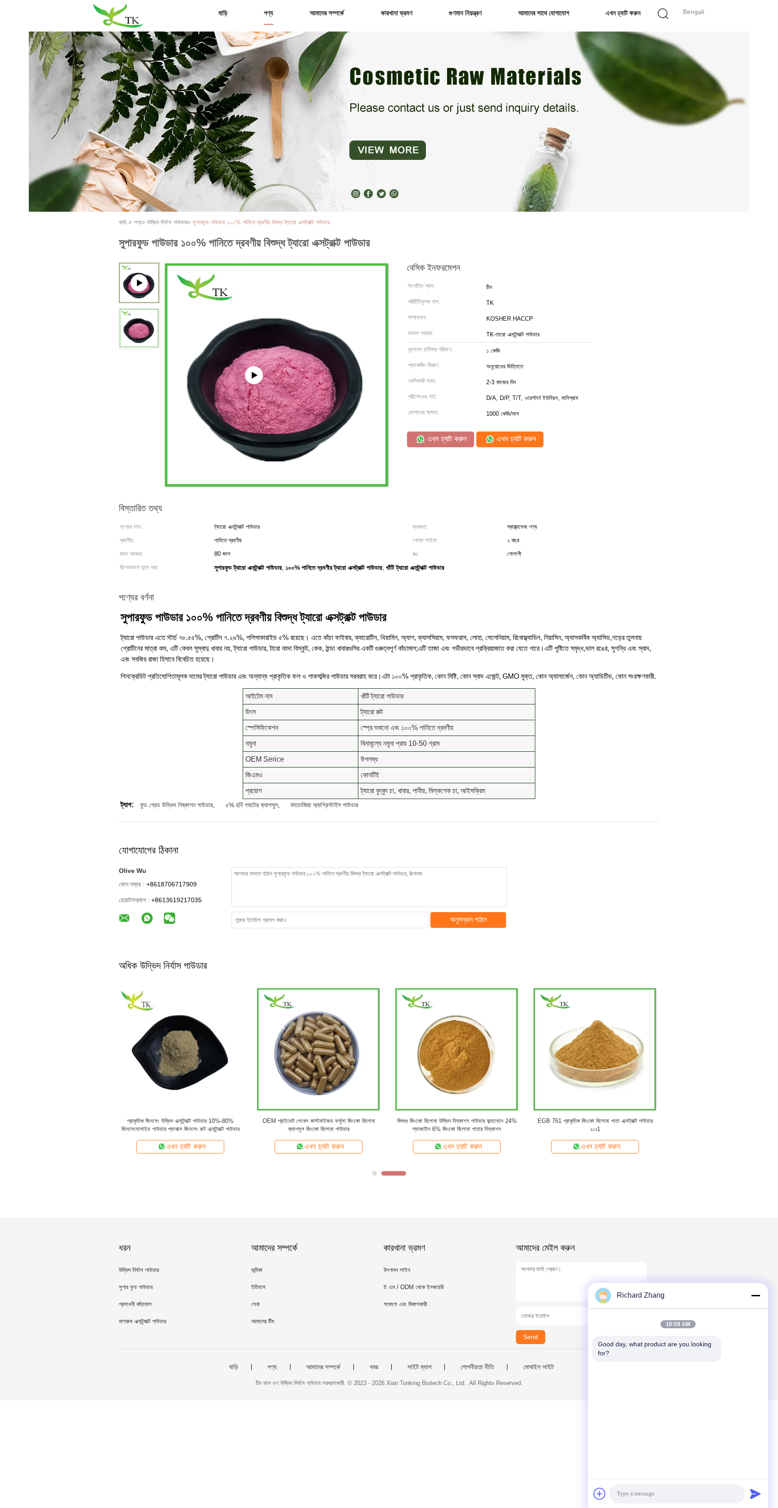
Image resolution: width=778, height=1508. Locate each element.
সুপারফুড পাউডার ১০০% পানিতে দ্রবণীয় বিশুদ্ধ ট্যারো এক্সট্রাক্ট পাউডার (261, 222)
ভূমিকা (256, 1270)
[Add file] (599, 1493)
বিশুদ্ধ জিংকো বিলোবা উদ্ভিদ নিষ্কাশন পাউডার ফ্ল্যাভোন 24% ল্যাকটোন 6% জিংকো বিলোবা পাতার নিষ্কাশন (457, 1124)
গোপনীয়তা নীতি (477, 1367)
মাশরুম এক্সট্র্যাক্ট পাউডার (142, 1321)
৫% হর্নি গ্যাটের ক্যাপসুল (252, 805)
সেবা (255, 1304)
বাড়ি (222, 13)
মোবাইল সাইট (538, 1367)
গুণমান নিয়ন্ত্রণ (465, 13)
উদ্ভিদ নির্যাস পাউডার (139, 1270)
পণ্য (268, 13)
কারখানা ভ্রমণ (396, 13)
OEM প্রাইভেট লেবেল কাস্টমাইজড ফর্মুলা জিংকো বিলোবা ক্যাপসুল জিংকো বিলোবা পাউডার (318, 1124)
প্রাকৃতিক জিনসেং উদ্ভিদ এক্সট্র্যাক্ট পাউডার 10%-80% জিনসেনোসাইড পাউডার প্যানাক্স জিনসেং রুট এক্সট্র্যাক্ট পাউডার (181, 1124)
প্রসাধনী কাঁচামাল (135, 1304)
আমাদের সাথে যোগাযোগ (543, 13)
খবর (374, 1367)
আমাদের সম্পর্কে (327, 13)
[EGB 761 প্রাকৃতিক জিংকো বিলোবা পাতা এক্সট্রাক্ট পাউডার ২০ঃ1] (595, 1048)
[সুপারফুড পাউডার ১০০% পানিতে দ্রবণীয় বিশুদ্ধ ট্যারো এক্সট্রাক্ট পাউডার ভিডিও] (277, 484)
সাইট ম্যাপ (419, 1367)
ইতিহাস (258, 1287)
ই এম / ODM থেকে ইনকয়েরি (413, 1287)
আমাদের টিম (262, 1321)
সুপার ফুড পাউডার (136, 1287)
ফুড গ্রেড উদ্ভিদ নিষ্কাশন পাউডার (176, 805)
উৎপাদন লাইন (397, 1270)
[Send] (755, 1493)
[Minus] (755, 1295)
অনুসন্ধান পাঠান (468, 919)
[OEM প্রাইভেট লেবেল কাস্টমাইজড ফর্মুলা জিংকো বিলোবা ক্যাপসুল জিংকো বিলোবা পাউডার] (318, 1048)
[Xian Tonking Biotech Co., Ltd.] (118, 16)
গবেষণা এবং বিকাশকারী (405, 1304)
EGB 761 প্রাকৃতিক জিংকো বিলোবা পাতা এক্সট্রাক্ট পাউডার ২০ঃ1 (595, 1124)
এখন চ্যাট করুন (623, 13)
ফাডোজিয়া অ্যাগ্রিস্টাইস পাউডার (324, 805)
